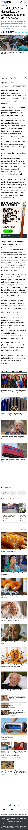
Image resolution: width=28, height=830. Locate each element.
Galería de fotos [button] (8, 28)
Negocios (13, 493)
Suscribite (8, 231)
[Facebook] (4, 810)
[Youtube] (12, 809)
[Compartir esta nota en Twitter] (6, 78)
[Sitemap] (24, 809)
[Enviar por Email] (14, 78)
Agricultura (5, 493)
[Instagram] (16, 809)
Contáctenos (18, 814)
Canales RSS (4, 814)
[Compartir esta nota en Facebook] (2, 78)
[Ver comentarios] (25, 6)
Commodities (21, 493)
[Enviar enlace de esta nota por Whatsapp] (10, 78)
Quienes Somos (11, 814)
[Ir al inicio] (10, 2)
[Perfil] (14, 806)
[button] (14, 45)
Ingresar (21, 2)
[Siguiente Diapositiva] (25, 512)
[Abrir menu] (2, 2)
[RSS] (20, 809)
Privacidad (24, 814)
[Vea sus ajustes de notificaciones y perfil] (25, 2)
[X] (8, 809)
